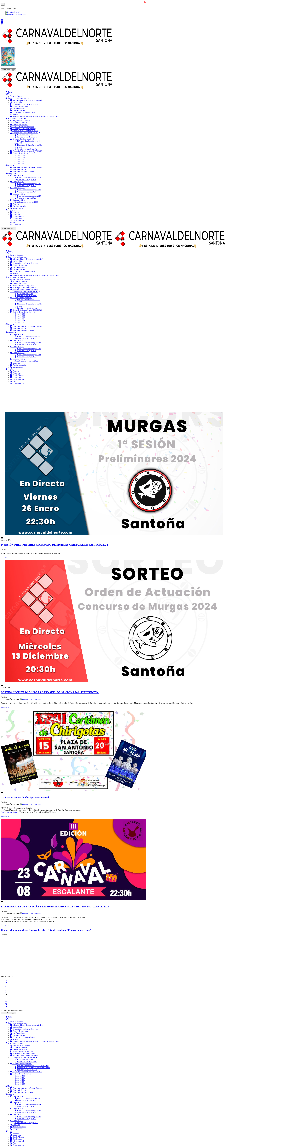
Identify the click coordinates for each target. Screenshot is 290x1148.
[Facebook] (2, 18)
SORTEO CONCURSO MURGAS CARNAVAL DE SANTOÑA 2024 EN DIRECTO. (50, 692)
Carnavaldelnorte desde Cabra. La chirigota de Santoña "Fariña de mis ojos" (46, 929)
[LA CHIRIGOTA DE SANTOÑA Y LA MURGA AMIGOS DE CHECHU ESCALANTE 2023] (73, 900)
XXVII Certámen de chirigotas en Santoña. (26, 797)
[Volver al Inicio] (3, 4)
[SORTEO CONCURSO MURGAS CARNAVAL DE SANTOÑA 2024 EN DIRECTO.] (114, 682)
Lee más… (5, 557)
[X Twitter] (2, 20)
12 (6, 999)
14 (6, 1003)
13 (6, 1001)
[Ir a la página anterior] (6, 982)
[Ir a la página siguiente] (6, 1005)
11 (6, 997)
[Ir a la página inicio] (6, 980)
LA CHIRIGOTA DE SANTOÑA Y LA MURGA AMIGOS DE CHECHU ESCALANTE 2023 (55, 906)
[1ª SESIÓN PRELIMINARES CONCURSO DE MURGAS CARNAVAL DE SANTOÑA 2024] (114, 534)
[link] (9, 812)
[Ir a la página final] (6, 1007)
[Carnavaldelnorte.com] (57, 88)
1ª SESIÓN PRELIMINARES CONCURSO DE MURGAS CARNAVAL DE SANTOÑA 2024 (54, 544)
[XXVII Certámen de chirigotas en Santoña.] (73, 791)
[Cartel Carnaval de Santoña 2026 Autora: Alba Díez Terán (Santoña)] (7, 66)
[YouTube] (2, 22)
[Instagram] (2, 24)
